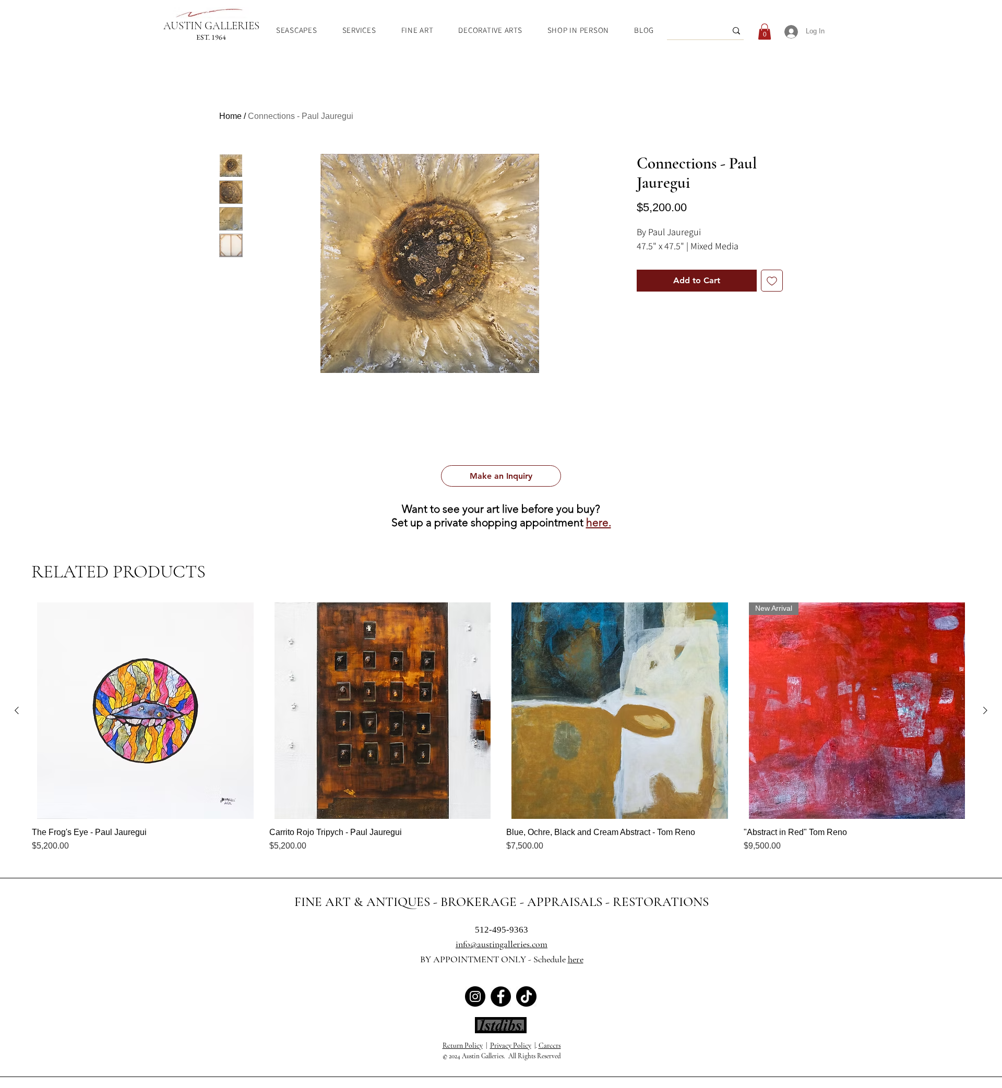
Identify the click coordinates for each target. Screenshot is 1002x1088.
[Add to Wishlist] (772, 281)
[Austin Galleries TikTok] (526, 996)
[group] (501, 727)
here (575, 959)
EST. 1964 (211, 37)
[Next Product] (985, 710)
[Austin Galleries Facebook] (501, 996)
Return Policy (463, 1045)
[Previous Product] (16, 710)
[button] (501, 476)
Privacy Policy (510, 1045)
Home (230, 116)
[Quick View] (145, 710)
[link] (764, 31)
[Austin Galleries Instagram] (475, 996)
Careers (550, 1045)
